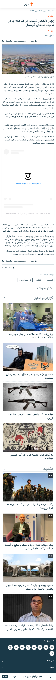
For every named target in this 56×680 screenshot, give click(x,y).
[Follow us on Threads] (51, 653)
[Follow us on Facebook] (40, 647)
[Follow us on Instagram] (10, 647)
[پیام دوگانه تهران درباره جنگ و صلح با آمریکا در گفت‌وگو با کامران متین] (28, 528)
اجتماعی (50, 16)
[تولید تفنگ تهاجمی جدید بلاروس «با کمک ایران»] (28, 397)
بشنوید (48, 469)
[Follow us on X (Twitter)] (28, 647)
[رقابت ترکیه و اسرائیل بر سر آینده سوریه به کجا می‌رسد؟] (28, 487)
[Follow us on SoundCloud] (16, 647)
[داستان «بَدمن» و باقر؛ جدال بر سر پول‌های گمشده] (28, 357)
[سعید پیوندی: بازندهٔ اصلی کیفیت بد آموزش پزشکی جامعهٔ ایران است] (28, 568)
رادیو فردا (51, 30)
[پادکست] (14, 676)
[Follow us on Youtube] (22, 647)
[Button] (33, 41)
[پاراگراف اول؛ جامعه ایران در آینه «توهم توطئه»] (28, 437)
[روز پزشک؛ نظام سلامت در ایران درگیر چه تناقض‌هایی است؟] (28, 317)
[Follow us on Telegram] (34, 647)
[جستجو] (50, 676)
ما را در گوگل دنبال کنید (32, 676)
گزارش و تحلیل (43, 298)
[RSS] (45, 647)
